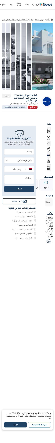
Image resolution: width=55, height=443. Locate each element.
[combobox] (22, 160)
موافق (15, 424)
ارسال (19, 188)
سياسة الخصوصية (39, 424)
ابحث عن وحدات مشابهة (14, 107)
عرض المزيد (48, 240)
